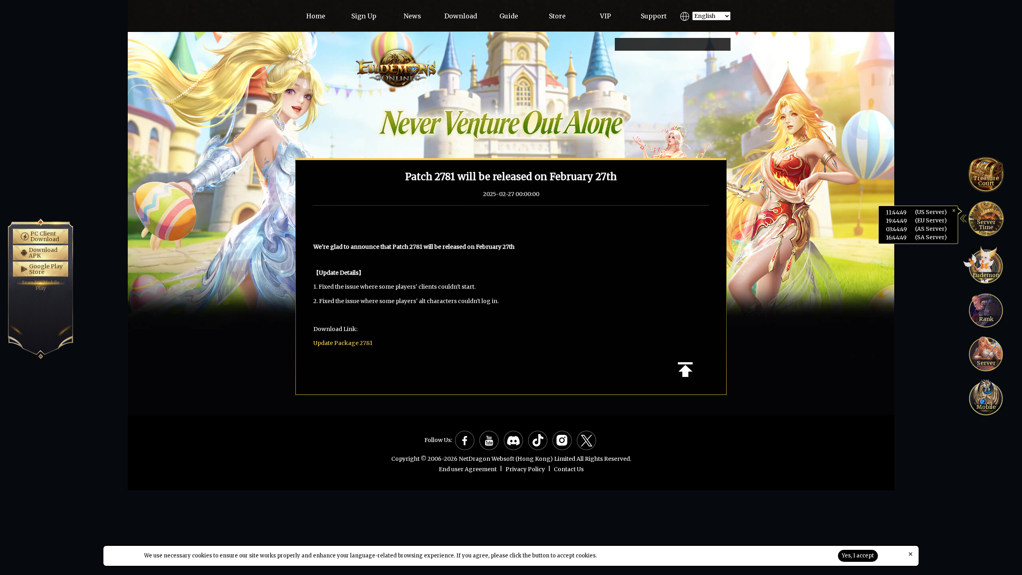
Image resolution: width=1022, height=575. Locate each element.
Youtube (489, 440)
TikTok (537, 440)
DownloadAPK (43, 252)
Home (315, 16)
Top (685, 369)
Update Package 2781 (342, 343)
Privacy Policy (525, 469)
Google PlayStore (46, 269)
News (412, 16)
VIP (605, 16)
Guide (508, 16)
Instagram (562, 440)
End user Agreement (468, 469)
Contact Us (569, 469)
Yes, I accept (858, 555)
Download (460, 16)
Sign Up (363, 16)
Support (654, 16)
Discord (513, 440)
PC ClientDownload (44, 236)
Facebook (464, 440)
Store (557, 16)
